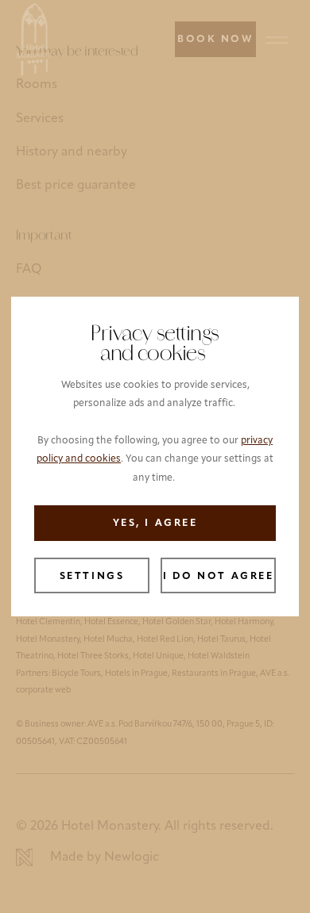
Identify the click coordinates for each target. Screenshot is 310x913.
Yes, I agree (155, 523)
